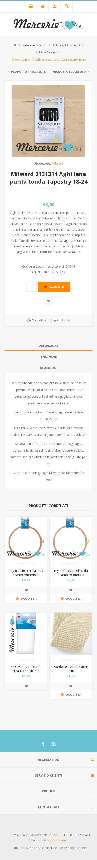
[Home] (14, 45)
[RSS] (54, 743)
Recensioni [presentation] (48, 367)
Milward (57, 163)
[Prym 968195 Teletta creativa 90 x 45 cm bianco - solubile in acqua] (26, 634)
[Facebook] (43, 743)
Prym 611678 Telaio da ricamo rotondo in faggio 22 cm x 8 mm (26, 574)
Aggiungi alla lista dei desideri (48, 301)
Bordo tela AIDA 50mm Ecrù (71, 668)
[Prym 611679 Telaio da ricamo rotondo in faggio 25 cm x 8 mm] (71, 538)
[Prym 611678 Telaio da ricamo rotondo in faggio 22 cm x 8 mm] (26, 538)
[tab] (48, 345)
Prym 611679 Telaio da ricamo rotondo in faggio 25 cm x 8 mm (71, 574)
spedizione (78, 848)
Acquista (56, 287)
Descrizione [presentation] (48, 345)
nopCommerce (58, 840)
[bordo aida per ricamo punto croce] (71, 634)
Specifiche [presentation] (49, 356)
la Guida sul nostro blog (43, 450)
